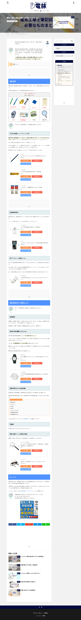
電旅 (44, 615)
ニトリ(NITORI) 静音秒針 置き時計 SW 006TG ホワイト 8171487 (34, 374)
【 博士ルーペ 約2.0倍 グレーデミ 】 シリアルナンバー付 (32, 461)
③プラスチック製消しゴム (64, 71)
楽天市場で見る (37, 160)
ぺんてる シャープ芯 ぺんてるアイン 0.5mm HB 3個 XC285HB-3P (34, 242)
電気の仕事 (36, 10)
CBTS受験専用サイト (26, 418)
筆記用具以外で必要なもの (64, 73)
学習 (44, 10)
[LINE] (46, 524)
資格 (41, 10)
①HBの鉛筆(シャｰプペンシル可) (64, 67)
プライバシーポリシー (38, 613)
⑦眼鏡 (59, 79)
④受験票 (60, 74)
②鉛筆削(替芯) (61, 70)
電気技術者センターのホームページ (28, 490)
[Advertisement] (29, 71)
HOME (9, 33)
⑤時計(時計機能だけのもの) (64, 76)
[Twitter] (21, 524)
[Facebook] (12, 524)
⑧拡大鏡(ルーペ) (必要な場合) (64, 81)
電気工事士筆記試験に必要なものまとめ (21, 33)
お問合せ (47, 10)
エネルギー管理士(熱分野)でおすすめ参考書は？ (32, 556)
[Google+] (29, 524)
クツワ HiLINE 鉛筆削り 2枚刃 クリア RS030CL (30, 227)
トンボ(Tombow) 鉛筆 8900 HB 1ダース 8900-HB (30, 171)
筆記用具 (60, 65)
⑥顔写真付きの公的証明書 (64, 77)
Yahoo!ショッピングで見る (25, 163)
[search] (72, 41)
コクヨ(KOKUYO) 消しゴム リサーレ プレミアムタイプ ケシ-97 (33, 277)
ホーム (32, 10)
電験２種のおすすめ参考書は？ (28, 590)
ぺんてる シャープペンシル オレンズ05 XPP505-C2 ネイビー (33, 155)
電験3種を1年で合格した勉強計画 (29, 565)
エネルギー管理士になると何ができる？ (30, 573)
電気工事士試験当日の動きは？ (28, 581)
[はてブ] (38, 524)
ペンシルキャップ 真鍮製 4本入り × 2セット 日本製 (31, 187)
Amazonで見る (25, 160)
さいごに (60, 84)
